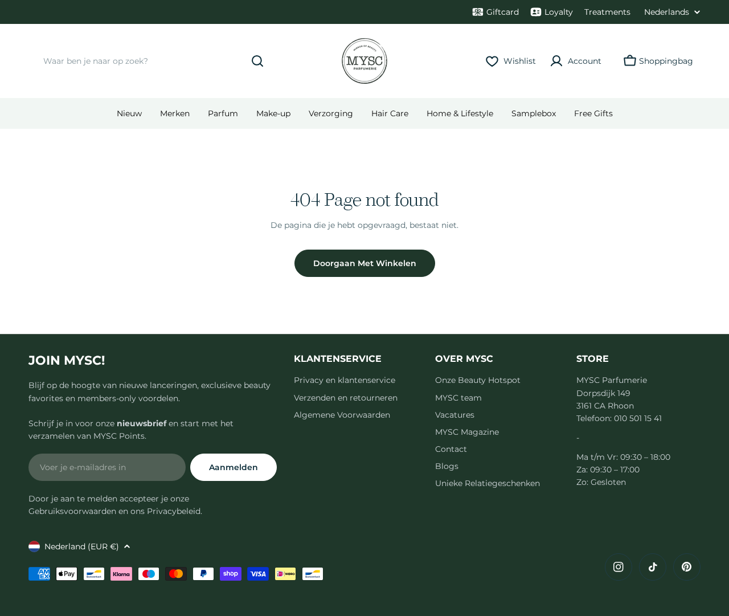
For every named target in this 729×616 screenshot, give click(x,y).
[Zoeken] (257, 61)
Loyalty (558, 12)
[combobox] (150, 61)
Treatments (607, 12)
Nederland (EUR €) (81, 546)
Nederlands (666, 12)
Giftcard (502, 12)
